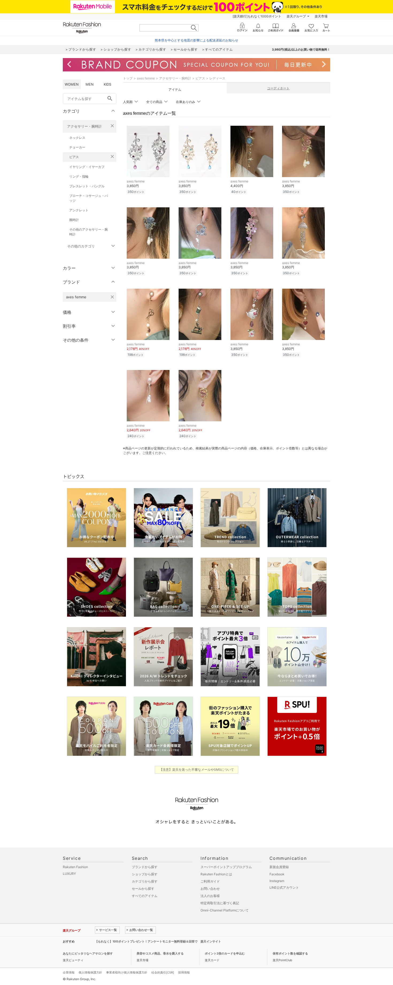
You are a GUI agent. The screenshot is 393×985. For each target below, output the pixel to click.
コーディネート (278, 88)
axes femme (146, 78)
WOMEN (72, 84)
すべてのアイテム (144, 896)
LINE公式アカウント (284, 887)
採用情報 (184, 972)
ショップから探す (144, 874)
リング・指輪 (78, 176)
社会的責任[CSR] (162, 972)
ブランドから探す (144, 867)
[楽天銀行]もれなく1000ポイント (257, 16)
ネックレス (77, 138)
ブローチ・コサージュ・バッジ (88, 198)
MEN (90, 84)
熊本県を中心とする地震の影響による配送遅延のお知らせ (196, 40)
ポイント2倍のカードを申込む (225, 953)
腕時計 (74, 220)
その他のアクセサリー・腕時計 (88, 231)
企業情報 (69, 972)
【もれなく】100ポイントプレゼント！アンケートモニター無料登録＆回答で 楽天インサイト (158, 941)
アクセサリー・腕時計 (84, 126)
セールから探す (143, 889)
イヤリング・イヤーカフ (87, 167)
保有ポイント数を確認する (290, 953)
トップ (128, 78)
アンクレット (78, 210)
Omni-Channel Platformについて (225, 910)
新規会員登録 (279, 867)
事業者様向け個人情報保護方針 (126, 972)
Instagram (276, 881)
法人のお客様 (210, 896)
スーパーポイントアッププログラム (226, 867)
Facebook (276, 874)
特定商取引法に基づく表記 (220, 903)
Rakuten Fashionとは (216, 874)
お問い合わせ (210, 889)
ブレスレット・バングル (87, 186)
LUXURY (69, 874)
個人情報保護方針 (90, 972)
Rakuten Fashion (75, 867)
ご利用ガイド (210, 881)
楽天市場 (321, 16)
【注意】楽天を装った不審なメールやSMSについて (196, 770)
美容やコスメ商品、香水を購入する (160, 953)
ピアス (74, 157)
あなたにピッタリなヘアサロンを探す (88, 953)
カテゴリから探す (144, 881)
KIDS (107, 84)
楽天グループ (296, 16)
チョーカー (77, 147)
